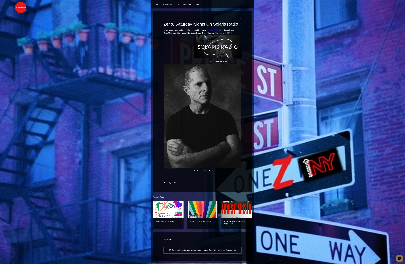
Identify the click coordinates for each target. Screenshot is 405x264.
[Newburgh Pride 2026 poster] (202, 209)
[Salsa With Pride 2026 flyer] (168, 209)
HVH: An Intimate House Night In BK (234, 222)
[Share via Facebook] (164, 183)
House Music (187, 4)
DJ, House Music (168, 4)
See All (250, 197)
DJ (178, 4)
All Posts (156, 4)
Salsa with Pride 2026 (165, 221)
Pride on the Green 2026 (200, 221)
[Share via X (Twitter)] (170, 183)
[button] (249, 4)
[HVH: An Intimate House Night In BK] (236, 209)
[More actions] (240, 18)
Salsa (197, 4)
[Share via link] (175, 183)
